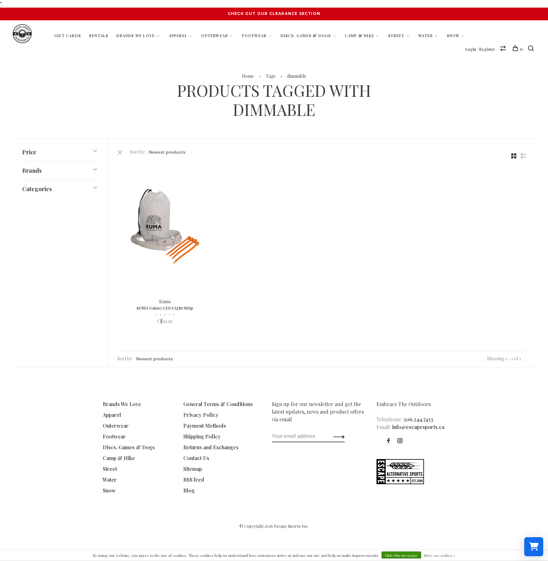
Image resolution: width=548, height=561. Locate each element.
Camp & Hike (359, 35)
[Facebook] (388, 440)
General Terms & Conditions (218, 404)
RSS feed (193, 479)
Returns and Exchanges (210, 447)
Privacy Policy (201, 414)
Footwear (254, 35)
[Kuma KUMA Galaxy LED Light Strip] (164, 227)
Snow (453, 35)
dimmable (296, 76)
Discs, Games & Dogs (306, 35)
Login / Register (480, 49)
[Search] (531, 49)
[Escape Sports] (400, 482)
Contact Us (196, 458)
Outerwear (214, 35)
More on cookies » (439, 555)
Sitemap (192, 468)
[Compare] (503, 49)
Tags (270, 76)
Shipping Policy (202, 436)
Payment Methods (204, 425)
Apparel (178, 35)
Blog (189, 490)
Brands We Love (135, 35)
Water (425, 35)
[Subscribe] (337, 436)
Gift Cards (67, 35)
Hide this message (401, 555)
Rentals (98, 35)
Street (396, 35)
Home (248, 76)
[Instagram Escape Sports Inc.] (399, 440)
